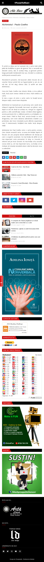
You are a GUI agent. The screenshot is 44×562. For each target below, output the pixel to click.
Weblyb (32, 559)
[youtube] (30, 200)
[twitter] (14, 200)
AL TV (32, 216)
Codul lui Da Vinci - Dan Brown (20, 167)
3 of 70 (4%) (23, 330)
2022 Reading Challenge (15, 324)
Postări (12, 216)
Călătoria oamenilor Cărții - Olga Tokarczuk (24, 175)
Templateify (19, 559)
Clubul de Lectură (13, 327)
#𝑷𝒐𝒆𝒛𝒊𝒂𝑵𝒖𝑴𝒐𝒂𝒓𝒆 (22, 3)
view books (24, 332)
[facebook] (5, 200)
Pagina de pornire (7, 17)
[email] (19, 551)
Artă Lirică (6, 28)
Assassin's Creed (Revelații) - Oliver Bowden (24, 183)
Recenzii (15, 17)
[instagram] (22, 200)
